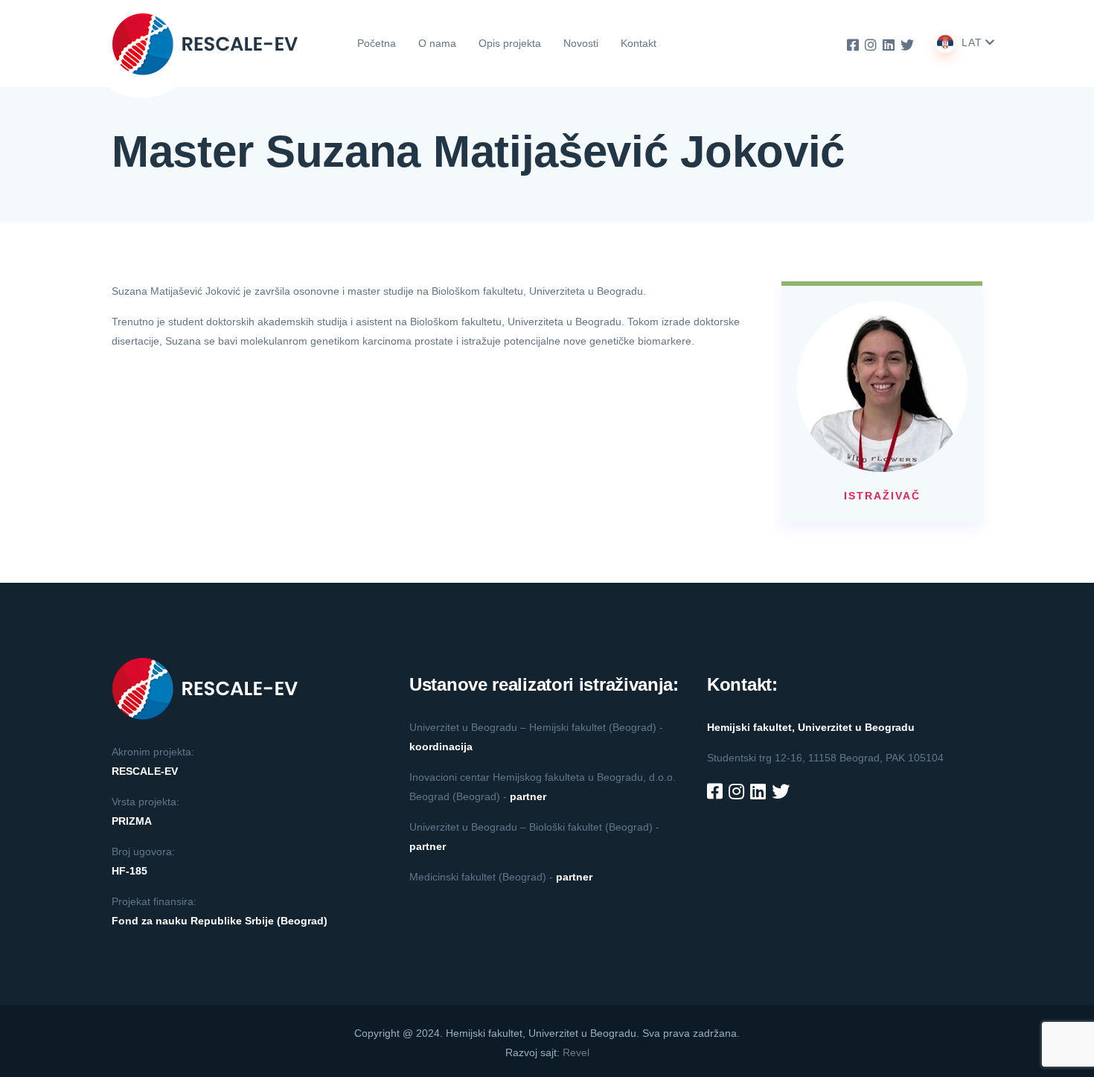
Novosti (580, 43)
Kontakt (638, 43)
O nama (437, 43)
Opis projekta (510, 43)
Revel (576, 1052)
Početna (376, 43)
